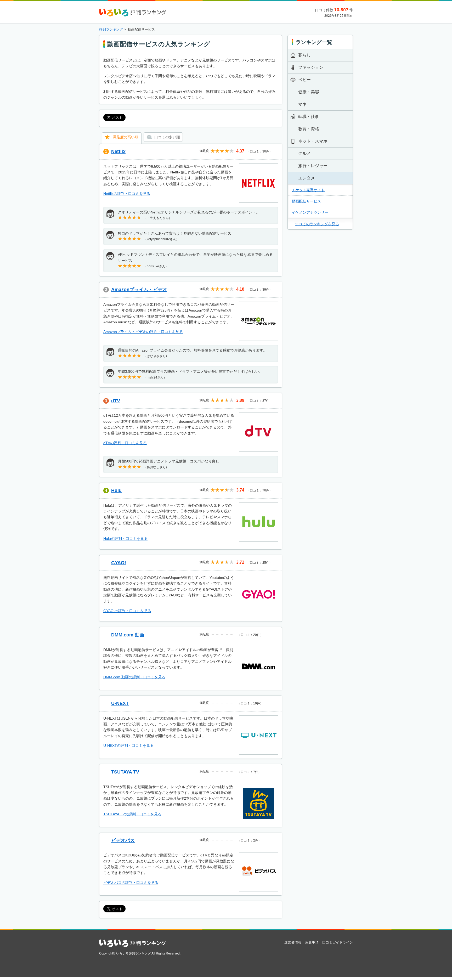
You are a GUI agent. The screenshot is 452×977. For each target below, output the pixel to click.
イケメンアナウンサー (310, 212)
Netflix (118, 151)
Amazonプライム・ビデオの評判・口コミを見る (143, 332)
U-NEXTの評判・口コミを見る (128, 745)
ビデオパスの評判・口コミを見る (130, 882)
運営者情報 (292, 942)
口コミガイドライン (337, 942)
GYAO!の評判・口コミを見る (127, 611)
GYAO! (118, 562)
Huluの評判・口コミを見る (125, 538)
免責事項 (312, 942)
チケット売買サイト (308, 190)
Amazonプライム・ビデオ (139, 289)
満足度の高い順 (125, 137)
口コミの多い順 (167, 137)
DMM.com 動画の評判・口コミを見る (134, 677)
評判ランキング (111, 29)
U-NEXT (120, 703)
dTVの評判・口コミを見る (125, 443)
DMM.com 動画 (127, 634)
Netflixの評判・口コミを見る (126, 193)
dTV (115, 400)
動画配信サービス (306, 201)
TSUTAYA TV (125, 772)
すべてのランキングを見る (317, 224)
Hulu (116, 490)
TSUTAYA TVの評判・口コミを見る (132, 814)
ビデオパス (123, 840)
